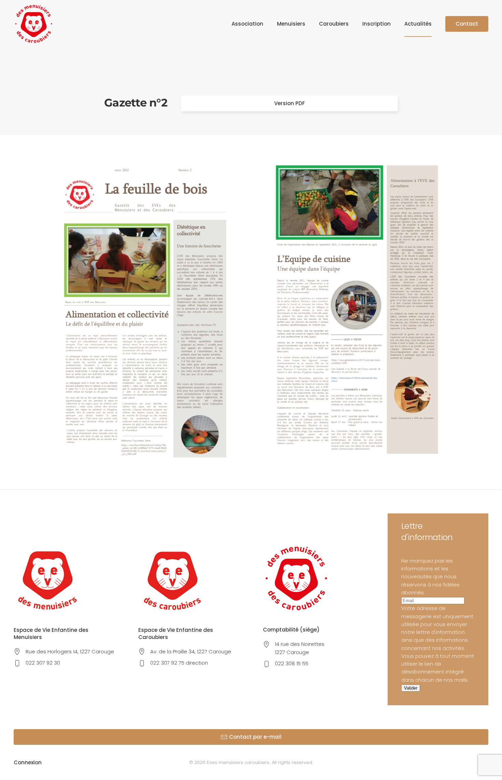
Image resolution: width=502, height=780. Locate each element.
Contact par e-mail (255, 736)
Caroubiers (334, 23)
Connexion (28, 762)
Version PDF (289, 103)
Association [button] (247, 23)
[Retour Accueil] (34, 23)
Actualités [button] (418, 23)
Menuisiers (291, 23)
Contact (467, 23)
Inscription (376, 23)
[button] (145, 312)
